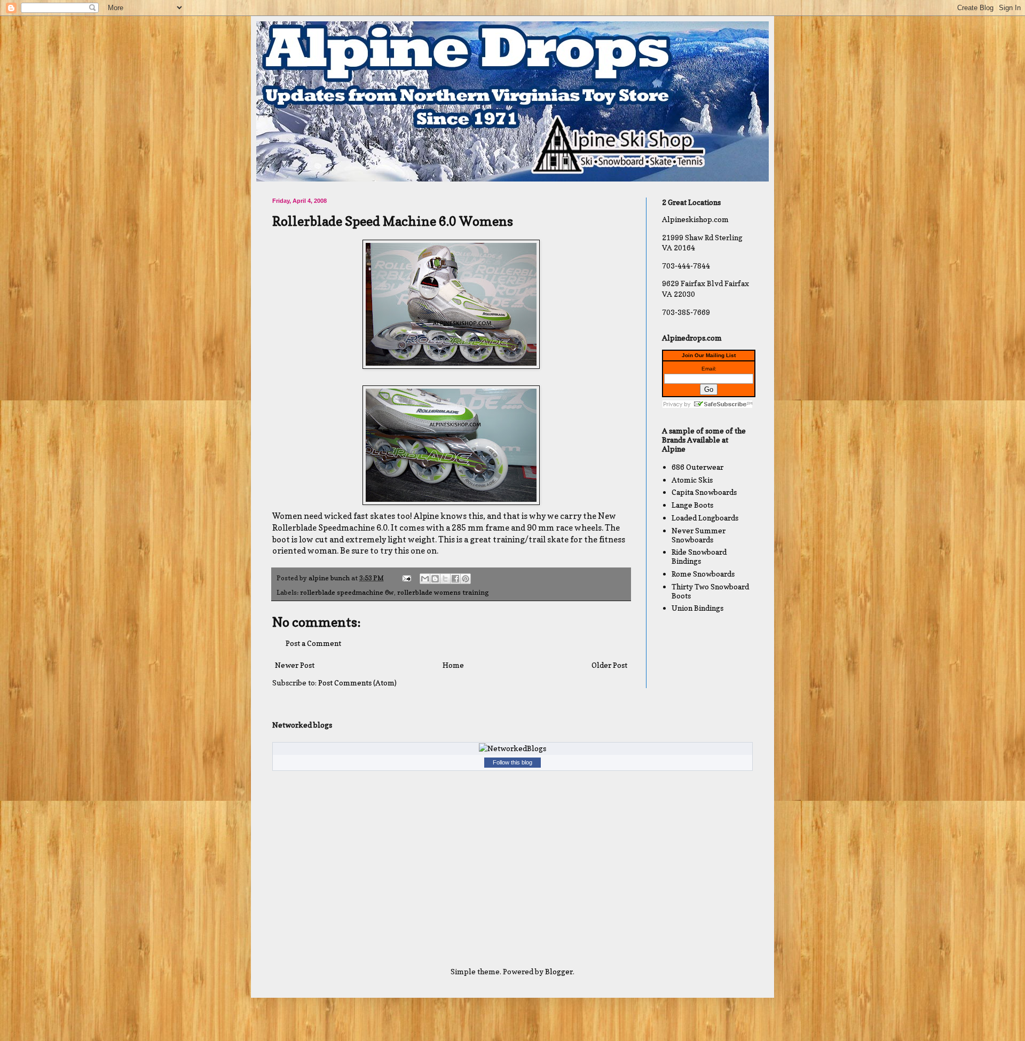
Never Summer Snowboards (699, 535)
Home (453, 664)
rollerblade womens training (443, 592)
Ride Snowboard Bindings (699, 556)
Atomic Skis (692, 479)
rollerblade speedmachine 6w (347, 592)
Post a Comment (313, 643)
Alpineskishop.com (695, 219)
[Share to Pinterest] (465, 578)
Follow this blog (512, 762)
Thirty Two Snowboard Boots (710, 591)
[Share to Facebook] (455, 578)
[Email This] (425, 578)
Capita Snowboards (704, 491)
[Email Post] (406, 578)
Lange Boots (692, 504)
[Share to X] (445, 578)
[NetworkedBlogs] (512, 748)
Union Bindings (697, 607)
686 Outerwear (697, 466)
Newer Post (294, 664)
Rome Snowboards (703, 573)
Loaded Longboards (705, 517)
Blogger (559, 971)
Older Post (609, 664)
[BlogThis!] (435, 578)
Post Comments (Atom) (357, 682)
